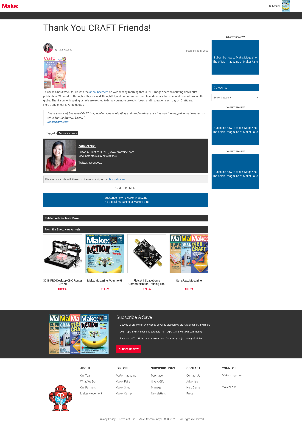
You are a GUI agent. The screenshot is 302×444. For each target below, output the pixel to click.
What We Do (87, 381)
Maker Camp (124, 393)
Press (189, 393)
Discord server (117, 179)
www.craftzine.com (122, 152)
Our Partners (88, 387)
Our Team (86, 375)
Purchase (157, 375)
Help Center (193, 387)
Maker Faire (123, 381)
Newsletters (158, 393)
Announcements (68, 133)
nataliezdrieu (87, 146)
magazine (126, 375)
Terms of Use (127, 419)
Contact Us (193, 375)
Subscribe (274, 6)
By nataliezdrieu (63, 49)
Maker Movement (91, 393)
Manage (156, 387)
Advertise (192, 381)
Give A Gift (157, 381)
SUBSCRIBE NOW (129, 349)
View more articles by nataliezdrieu (97, 156)
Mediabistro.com (57, 122)
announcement (98, 92)
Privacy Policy (107, 419)
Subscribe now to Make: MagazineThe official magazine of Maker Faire (126, 200)
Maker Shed (123, 387)
